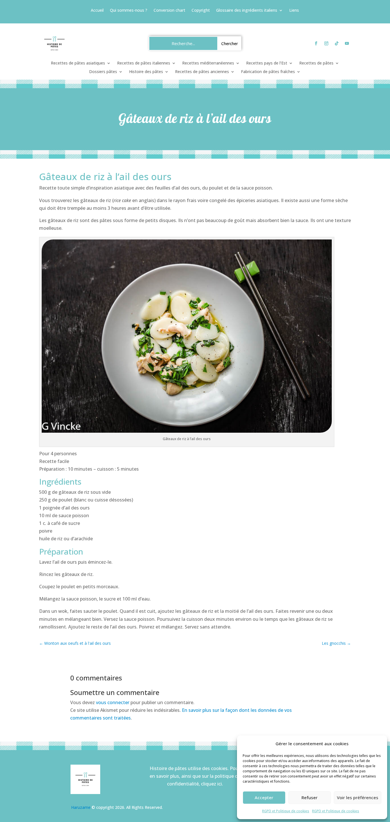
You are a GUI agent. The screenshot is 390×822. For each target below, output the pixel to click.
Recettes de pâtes (316, 63)
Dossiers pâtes (103, 72)
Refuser (309, 797)
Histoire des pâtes (146, 72)
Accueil (97, 10)
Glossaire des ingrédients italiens (246, 10)
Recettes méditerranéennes (208, 63)
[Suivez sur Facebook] (316, 43)
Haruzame (81, 807)
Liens (294, 10)
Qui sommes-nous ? (128, 10)
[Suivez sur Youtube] (347, 43)
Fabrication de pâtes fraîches (268, 72)
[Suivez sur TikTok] (337, 43)
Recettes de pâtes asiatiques (78, 63)
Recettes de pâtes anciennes (202, 72)
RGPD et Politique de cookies (285, 811)
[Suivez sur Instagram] (326, 43)
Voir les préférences (357, 797)
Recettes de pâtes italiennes (143, 63)
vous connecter (112, 702)
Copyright (201, 10)
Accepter (264, 797)
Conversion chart (169, 10)
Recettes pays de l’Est (266, 63)
